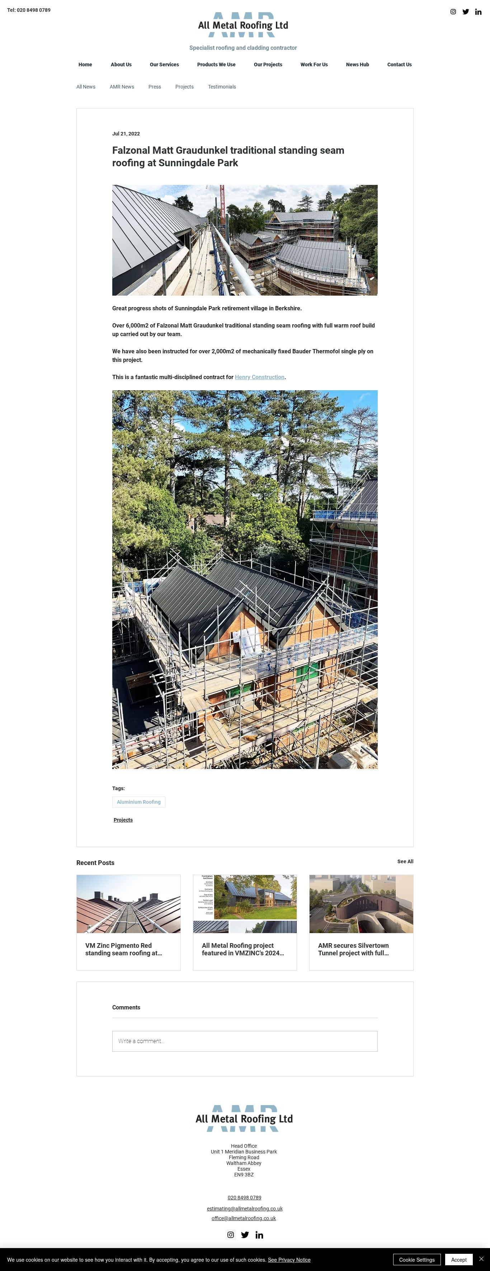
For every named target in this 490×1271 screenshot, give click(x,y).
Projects (184, 87)
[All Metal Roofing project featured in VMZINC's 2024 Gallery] (245, 904)
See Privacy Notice (289, 1259)
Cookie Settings (417, 1259)
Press (155, 87)
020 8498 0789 (245, 1197)
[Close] (481, 1259)
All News (85, 87)
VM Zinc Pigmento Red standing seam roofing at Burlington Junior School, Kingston (121, 949)
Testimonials (222, 87)
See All (405, 861)
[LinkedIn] (478, 11)
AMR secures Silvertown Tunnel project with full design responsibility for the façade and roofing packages (360, 949)
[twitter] (465, 11)
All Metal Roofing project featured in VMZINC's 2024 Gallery (240, 949)
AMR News (122, 87)
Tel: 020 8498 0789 (29, 10)
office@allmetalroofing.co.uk (244, 1218)
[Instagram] (453, 11)
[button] (121, 64)
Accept (459, 1259)
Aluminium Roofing (139, 802)
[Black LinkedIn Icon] (259, 1234)
